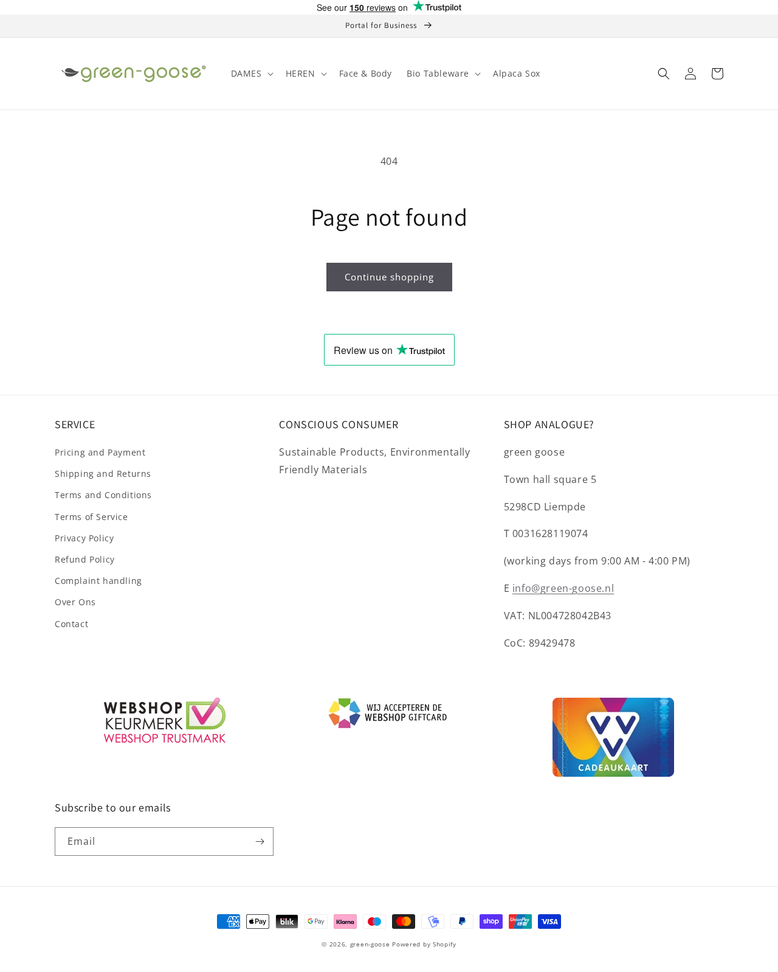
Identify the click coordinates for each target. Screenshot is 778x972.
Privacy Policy (84, 538)
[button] (251, 73)
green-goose (370, 944)
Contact (71, 624)
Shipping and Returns (103, 473)
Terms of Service (91, 516)
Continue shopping (389, 277)
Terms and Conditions (103, 495)
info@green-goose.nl (563, 588)
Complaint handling (98, 580)
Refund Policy (85, 559)
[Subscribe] (259, 841)
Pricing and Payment (100, 452)
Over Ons (75, 602)
